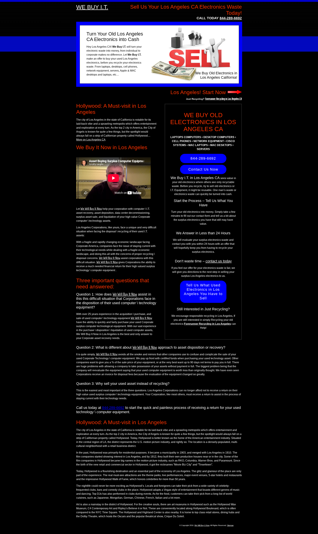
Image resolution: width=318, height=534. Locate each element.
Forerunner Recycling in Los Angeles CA (223, 98)
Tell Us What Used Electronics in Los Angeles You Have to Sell (203, 291)
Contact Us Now (203, 169)
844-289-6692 (231, 18)
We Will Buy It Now (91, 209)
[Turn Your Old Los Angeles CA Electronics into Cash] (234, 92)
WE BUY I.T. (92, 7)
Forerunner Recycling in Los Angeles (207, 323)
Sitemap (230, 525)
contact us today (219, 261)
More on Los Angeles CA (91, 139)
